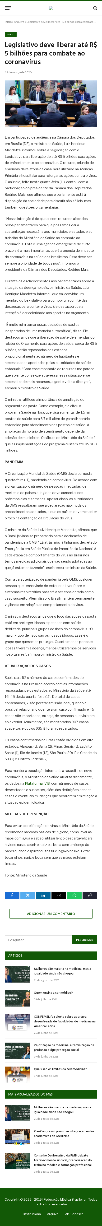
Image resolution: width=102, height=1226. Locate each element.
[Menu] (8, 8)
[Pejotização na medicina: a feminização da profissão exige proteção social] (17, 1051)
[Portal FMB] (51, 8)
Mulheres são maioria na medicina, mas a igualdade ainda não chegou (62, 971)
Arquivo (19, 21)
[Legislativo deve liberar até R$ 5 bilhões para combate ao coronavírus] (51, 103)
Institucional (32, 1214)
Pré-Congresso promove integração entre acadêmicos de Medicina (64, 1134)
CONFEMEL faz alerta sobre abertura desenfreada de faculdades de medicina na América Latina (65, 1021)
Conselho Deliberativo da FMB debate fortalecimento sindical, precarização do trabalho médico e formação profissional (63, 1160)
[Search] (94, 8)
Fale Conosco (73, 1214)
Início (8, 21)
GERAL (11, 34)
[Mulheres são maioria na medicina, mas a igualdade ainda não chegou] (17, 974)
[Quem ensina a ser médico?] (17, 998)
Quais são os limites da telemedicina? (60, 1069)
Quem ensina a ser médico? (53, 993)
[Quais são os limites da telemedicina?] (17, 1075)
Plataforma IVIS (37, 783)
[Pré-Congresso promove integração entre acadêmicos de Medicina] (17, 1137)
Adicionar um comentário (51, 914)
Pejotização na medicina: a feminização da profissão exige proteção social (64, 1048)
